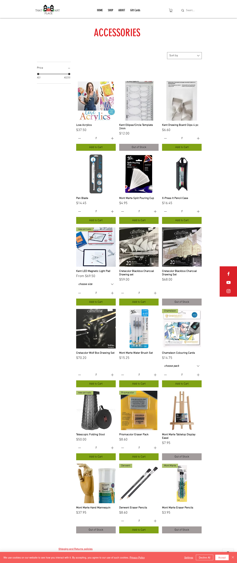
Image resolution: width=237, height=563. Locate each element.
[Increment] (112, 138)
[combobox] (184, 55)
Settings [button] (188, 557)
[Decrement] (79, 138)
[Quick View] (96, 101)
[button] (110, 10)
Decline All (204, 557)
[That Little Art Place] (228, 273)
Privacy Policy (137, 557)
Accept (222, 557)
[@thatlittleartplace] (228, 291)
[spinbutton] (96, 138)
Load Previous (138, 71)
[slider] (38, 74)
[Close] (233, 557)
